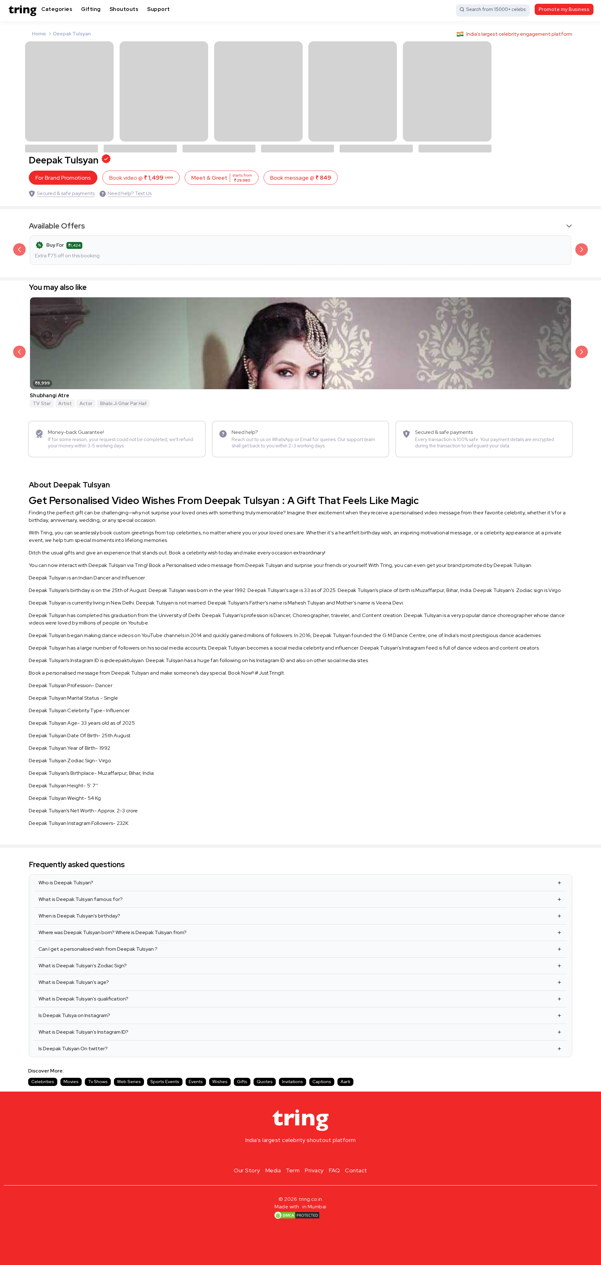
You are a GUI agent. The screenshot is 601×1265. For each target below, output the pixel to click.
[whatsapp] (321, 1154)
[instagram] (280, 1154)
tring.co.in (310, 1199)
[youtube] (311, 1154)
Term (293, 1170)
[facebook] (290, 1154)
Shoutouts (124, 9)
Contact (356, 1170)
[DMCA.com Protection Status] (296, 1215)
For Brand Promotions (63, 177)
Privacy (314, 1170)
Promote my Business (564, 9)
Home (39, 33)
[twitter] (300, 1154)
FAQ (334, 1170)
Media (273, 1170)
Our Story (247, 1170)
